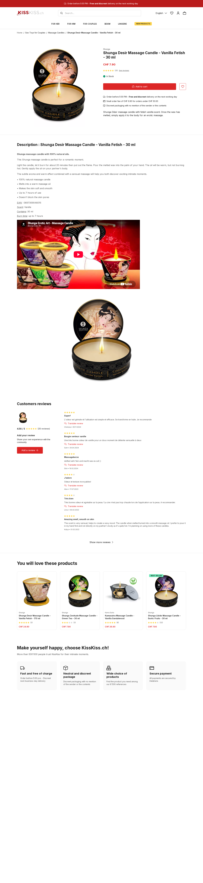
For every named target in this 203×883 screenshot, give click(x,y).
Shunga (106, 49)
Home (19, 32)
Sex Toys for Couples (35, 32)
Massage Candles (56, 32)
